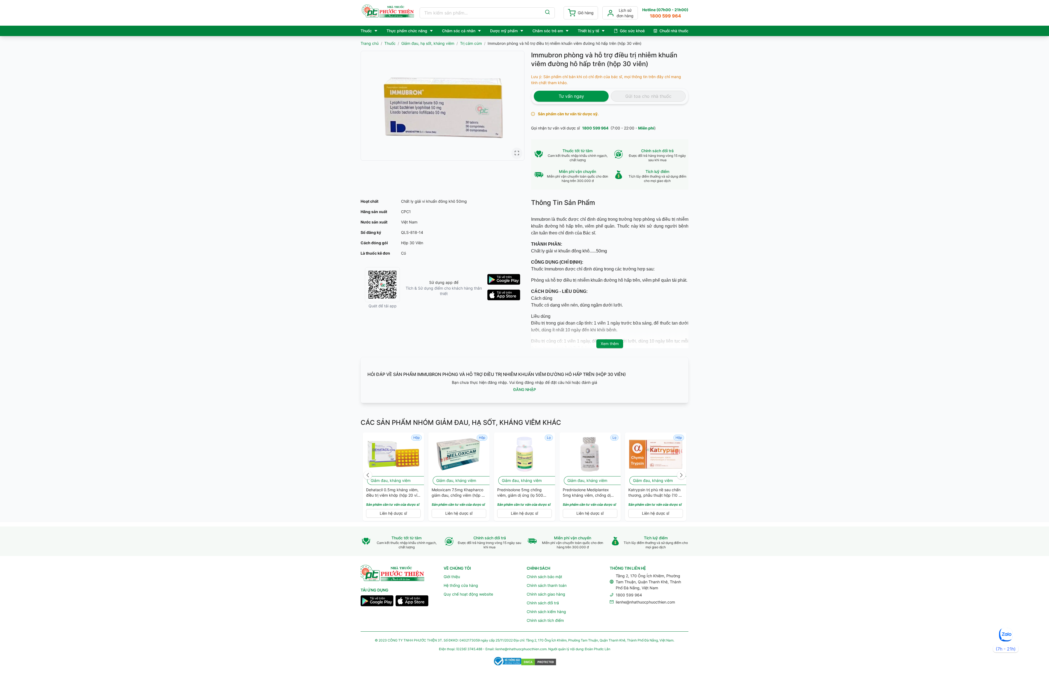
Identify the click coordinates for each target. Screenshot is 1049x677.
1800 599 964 (595, 128)
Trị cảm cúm (471, 43)
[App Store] (412, 601)
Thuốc (390, 43)
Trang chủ (370, 43)
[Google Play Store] (377, 601)
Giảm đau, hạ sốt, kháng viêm (427, 43)
